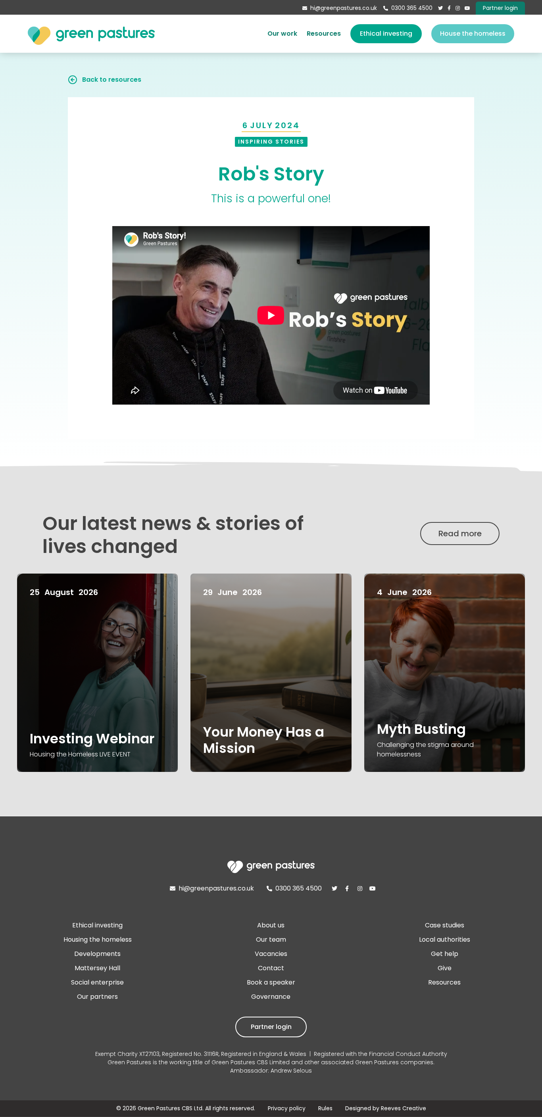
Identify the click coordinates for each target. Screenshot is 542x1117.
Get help (444, 953)
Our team (271, 939)
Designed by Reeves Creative (385, 1108)
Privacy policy (287, 1108)
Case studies (444, 925)
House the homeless (472, 33)
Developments (97, 953)
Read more (460, 533)
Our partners (97, 996)
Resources (324, 33)
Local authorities (444, 939)
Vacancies (271, 953)
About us (270, 925)
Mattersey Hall (97, 968)
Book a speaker (271, 982)
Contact (271, 968)
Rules (325, 1108)
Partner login (271, 1026)
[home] (91, 34)
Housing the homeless (97, 939)
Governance (270, 996)
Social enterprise (97, 982)
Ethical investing (386, 33)
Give (445, 968)
